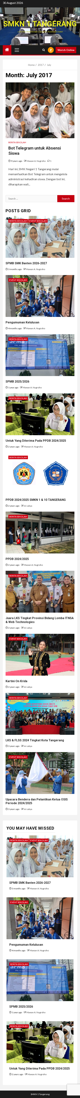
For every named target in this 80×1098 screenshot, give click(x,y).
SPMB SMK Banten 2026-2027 (26, 263)
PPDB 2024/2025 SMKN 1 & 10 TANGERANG (36, 500)
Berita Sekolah (17, 142)
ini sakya (28, 505)
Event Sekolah (38, 220)
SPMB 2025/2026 (17, 381)
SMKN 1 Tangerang (40, 24)
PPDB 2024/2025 (17, 559)
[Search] (43, 50)
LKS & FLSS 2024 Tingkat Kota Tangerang (35, 740)
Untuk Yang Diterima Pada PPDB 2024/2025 (36, 440)
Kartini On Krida (16, 681)
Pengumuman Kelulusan (22, 322)
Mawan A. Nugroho (36, 161)
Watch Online (65, 50)
